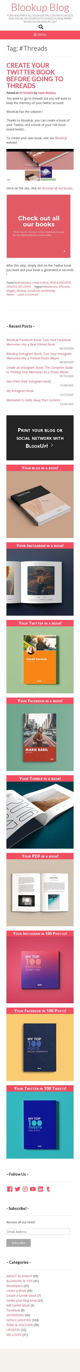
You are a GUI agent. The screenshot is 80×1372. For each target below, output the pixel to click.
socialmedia (48, 291)
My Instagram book (19, 391)
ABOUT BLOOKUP (19, 1276)
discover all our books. (57, 188)
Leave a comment (27, 294)
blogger (10, 291)
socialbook (33, 291)
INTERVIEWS (15, 1315)
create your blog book (21, 1300)
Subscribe (18, 1243)
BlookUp (61, 138)
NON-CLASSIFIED (18, 1320)
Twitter (10, 294)
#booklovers (50, 286)
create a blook (40, 282)
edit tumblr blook (18, 1305)
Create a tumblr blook (21, 1295)
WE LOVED (24, 286)
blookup (21, 291)
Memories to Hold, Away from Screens (33, 400)
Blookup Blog (40, 7)
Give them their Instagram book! (28, 381)
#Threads (64, 286)
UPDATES (11, 286)
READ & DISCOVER (60, 282)
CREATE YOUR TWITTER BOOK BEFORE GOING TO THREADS (34, 75)
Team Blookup (47, 93)
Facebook (13, 1310)
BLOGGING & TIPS (19, 1281)
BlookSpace (24, 282)
